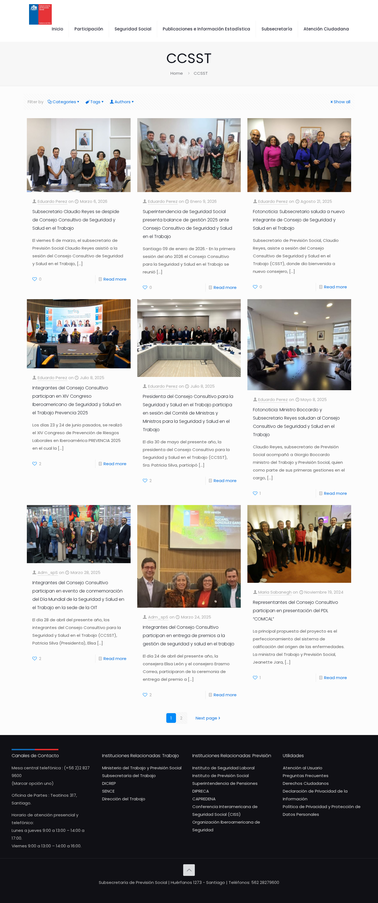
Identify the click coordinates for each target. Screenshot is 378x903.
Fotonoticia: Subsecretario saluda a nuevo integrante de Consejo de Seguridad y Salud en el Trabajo (299, 219)
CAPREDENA (204, 799)
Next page (206, 718)
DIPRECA (200, 791)
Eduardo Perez (52, 201)
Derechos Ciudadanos (306, 783)
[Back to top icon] (189, 870)
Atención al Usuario (302, 768)
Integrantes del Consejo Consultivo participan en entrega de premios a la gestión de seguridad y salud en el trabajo (188, 635)
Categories (64, 102)
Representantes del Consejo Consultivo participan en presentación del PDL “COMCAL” (295, 610)
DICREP (109, 783)
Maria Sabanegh (275, 592)
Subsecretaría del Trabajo (129, 775)
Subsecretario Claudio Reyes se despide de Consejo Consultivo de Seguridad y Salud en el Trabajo (75, 219)
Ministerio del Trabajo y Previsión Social (142, 768)
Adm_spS (48, 572)
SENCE (108, 791)
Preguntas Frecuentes (305, 775)
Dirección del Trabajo (123, 799)
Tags (95, 102)
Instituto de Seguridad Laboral (223, 768)
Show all (342, 102)
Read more (114, 279)
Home (176, 73)
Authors (123, 102)
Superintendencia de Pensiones (225, 783)
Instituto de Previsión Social (220, 775)
